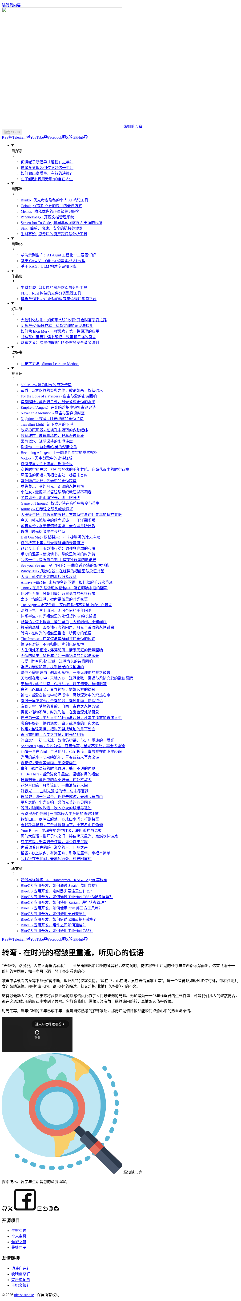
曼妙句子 (18, 1248)
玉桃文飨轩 (20, 1285)
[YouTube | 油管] (39, 1210)
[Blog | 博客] (56, 1210)
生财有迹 (18, 1231)
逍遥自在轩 (20, 1268)
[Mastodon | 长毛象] (51, 1210)
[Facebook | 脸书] (25, 1210)
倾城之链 (18, 1242)
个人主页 (18, 1236)
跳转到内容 (11, 5)
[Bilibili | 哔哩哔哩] (45, 1210)
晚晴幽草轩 (20, 1274)
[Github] (5, 1210)
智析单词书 (20, 1280)
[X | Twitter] (10, 1210)
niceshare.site (24, 1295)
